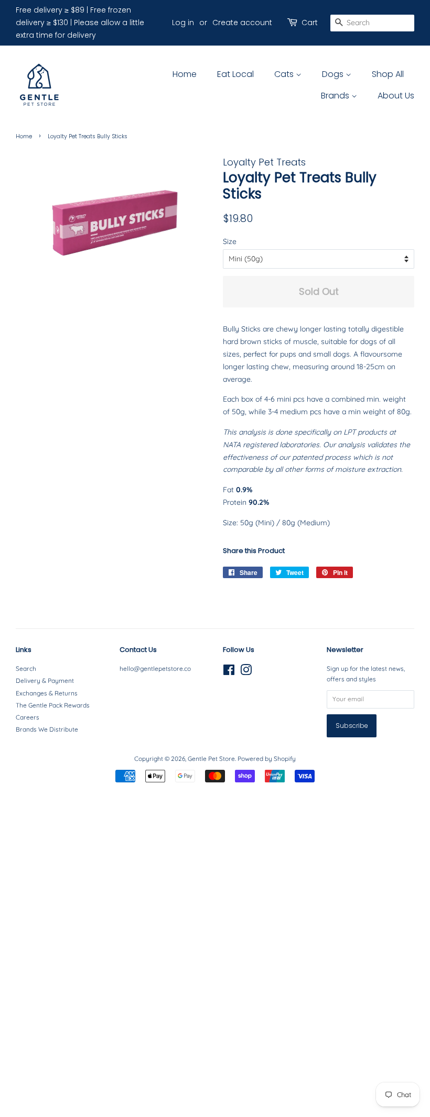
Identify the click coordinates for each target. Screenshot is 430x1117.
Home (185, 74)
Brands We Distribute (47, 729)
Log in (183, 22)
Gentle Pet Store (211, 758)
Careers (27, 717)
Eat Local (235, 74)
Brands (336, 96)
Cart (310, 22)
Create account (242, 22)
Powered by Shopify (267, 758)
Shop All (388, 74)
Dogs (334, 74)
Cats (285, 74)
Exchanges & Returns (47, 693)
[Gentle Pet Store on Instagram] (246, 672)
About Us (396, 96)
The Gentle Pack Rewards (53, 705)
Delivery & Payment (45, 680)
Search (26, 668)
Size (229, 241)
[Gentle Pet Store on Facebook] (229, 672)
